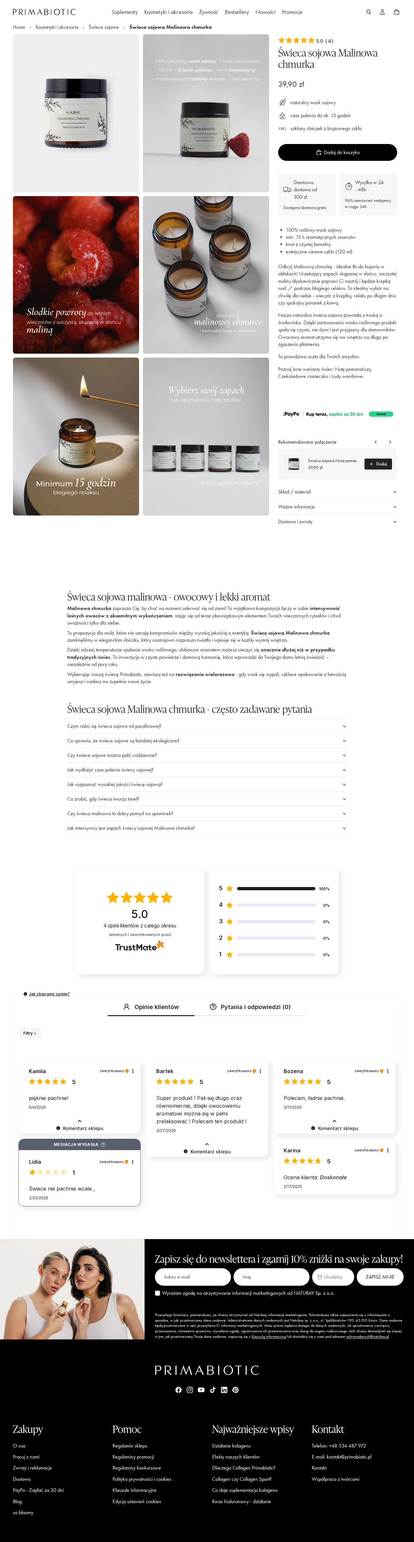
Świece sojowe (104, 27)
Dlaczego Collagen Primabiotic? (244, 1468)
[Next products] (390, 442)
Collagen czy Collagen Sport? (242, 1479)
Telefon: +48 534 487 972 (339, 1445)
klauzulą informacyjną (269, 1336)
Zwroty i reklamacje (32, 1468)
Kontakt (319, 1468)
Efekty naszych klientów (236, 1457)
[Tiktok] (213, 1390)
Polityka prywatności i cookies (142, 1479)
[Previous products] (376, 442)
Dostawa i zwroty (295, 521)
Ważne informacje (296, 507)
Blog (17, 1501)
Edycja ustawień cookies (137, 1501)
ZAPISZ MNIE (380, 1277)
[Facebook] (178, 1390)
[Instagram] (190, 1390)
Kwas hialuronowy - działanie (241, 1501)
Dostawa (21, 1479)
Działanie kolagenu (231, 1445)
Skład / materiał (294, 492)
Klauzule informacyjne (135, 1490)
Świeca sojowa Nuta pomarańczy (334, 460)
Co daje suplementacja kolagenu (245, 1490)
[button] (337, 414)
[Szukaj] (369, 12)
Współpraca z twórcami (335, 1479)
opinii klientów (140, 926)
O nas (19, 1445)
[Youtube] (201, 1390)
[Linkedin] (224, 1390)
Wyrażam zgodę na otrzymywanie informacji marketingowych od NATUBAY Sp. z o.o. (248, 1293)
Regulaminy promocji (133, 1457)
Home (19, 27)
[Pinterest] (235, 1390)
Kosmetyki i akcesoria (57, 27)
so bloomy (23, 1512)
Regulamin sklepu (130, 1445)
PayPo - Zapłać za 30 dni (38, 1490)
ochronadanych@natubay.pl (367, 1336)
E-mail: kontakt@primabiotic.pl (341, 1457)
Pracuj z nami (26, 1457)
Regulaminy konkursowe (137, 1468)
